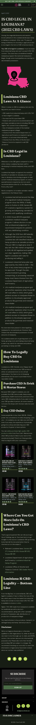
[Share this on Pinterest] (20, 659)
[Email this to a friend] (25, 659)
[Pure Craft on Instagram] (28, 706)
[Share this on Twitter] (9, 659)
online (19, 603)
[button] (6, 468)
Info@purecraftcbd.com (23, 711)
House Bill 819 (13, 551)
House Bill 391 (10, 554)
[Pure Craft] (18, 5)
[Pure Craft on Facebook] (23, 706)
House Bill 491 (24, 551)
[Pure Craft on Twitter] (18, 706)
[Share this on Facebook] (14, 659)
